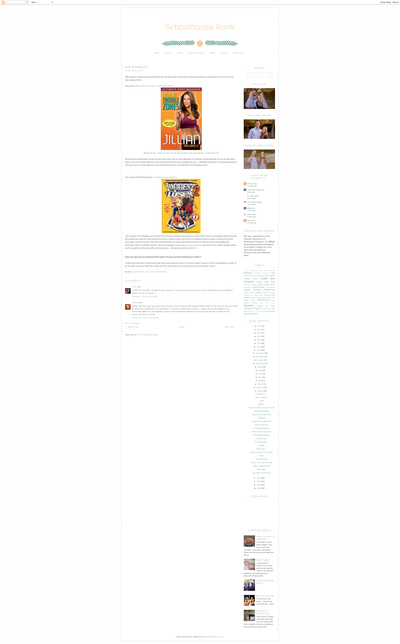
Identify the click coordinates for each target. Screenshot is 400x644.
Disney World (269, 285)
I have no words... (261, 397)
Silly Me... (261, 404)
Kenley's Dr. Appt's (268, 292)
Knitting (246, 295)
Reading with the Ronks (263, 303)
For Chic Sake (252, 196)
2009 (258, 485)
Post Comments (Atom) (148, 335)
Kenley (258, 292)
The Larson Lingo (254, 202)
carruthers (251, 220)
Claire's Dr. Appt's (250, 276)
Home (157, 52)
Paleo (246, 300)
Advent (260, 270)
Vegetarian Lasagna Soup (261, 414)
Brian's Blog (238, 52)
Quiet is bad (261, 438)
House (246, 292)
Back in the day (265, 596)
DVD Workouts (261, 459)
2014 (259, 343)
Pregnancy (252, 300)
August (260, 367)
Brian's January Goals (261, 466)
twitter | (150, 272)
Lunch (261, 401)
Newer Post (133, 327)
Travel (266, 311)
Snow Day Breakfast (261, 428)
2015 (259, 340)
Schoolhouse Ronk (200, 27)
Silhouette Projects (252, 308)
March (260, 384)
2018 (259, 330)
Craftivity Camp (251, 279)
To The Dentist (258, 311)
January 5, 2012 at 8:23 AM (144, 296)
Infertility (252, 292)
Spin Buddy (261, 469)
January (260, 391)
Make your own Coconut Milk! (261, 452)
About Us (168, 52)
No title (261, 445)
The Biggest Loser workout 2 (165, 177)
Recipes (180, 52)
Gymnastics (271, 287)
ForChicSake (259, 287)
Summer (265, 308)
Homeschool (269, 290)
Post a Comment (132, 323)
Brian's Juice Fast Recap (261, 432)
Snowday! (261, 418)
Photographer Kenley (262, 435)
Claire (273, 273)
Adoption (254, 270)
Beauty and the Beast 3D (261, 421)
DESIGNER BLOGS (215, 637)
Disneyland (247, 287)
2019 (259, 326)
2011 (258, 478)
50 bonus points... (261, 442)
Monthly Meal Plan (268, 298)
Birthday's (248, 273)
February (259, 387)
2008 (259, 488)
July (260, 370)
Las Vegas (254, 295)
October (260, 360)
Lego (261, 295)
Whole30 (255, 314)
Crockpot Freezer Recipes (253, 285)
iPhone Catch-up (261, 425)
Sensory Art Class (266, 306)
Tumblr (213, 52)
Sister (261, 456)
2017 (259, 333)
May (260, 377)
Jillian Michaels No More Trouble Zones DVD (154, 86)
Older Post (229, 327)
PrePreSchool (263, 300)
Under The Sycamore (255, 190)
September (260, 363)
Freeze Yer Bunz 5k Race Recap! (261, 408)
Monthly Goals (255, 298)
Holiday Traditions (253, 290)
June (260, 374)
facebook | (139, 272)
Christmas (265, 273)
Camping (257, 273)
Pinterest (224, 52)
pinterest (161, 272)
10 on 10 (247, 270)
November (260, 357)
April (260, 381)
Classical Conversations (266, 276)
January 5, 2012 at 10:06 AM (145, 318)
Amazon (266, 270)
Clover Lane (252, 184)
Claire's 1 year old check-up (261, 462)
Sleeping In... (261, 394)
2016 (259, 336)
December (260, 353)
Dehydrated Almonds (261, 411)
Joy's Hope (251, 214)
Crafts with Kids (266, 282)
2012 (258, 350)
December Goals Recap (261, 473)
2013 (258, 347)
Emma (135, 302)
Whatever (251, 208)
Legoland (267, 295)
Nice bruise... (262, 449)
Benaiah (272, 270)
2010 (258, 481)
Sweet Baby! (263, 560)
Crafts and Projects (196, 52)
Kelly (134, 287)
